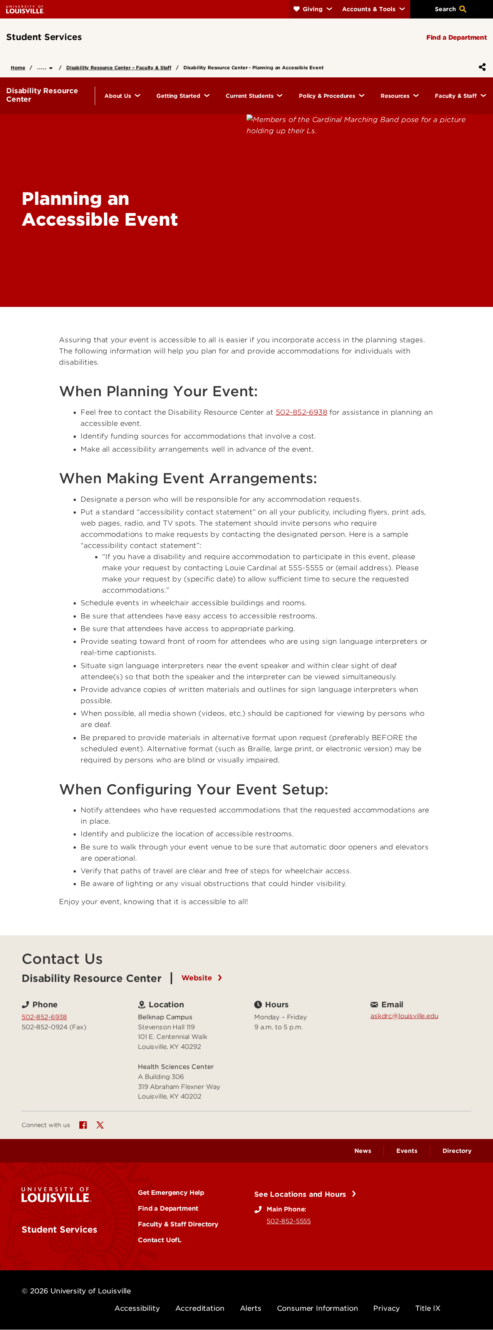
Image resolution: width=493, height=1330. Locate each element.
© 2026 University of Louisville (76, 1291)
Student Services (59, 1229)
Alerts (251, 1308)
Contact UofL (160, 1240)
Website (198, 978)
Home (18, 67)
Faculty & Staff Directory (178, 1224)
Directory (457, 1150)
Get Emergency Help (171, 1192)
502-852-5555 (289, 1221)
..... (43, 67)
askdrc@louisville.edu (404, 1016)
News (362, 1150)
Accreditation (200, 1308)
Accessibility (137, 1308)
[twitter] (100, 1125)
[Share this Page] (481, 67)
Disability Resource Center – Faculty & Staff (118, 67)
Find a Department (168, 1208)
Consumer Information (317, 1308)
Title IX (428, 1308)
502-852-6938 (301, 412)
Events (406, 1150)
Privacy (386, 1308)
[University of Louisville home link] (25, 9)
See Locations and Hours (301, 1194)
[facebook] (83, 1125)
